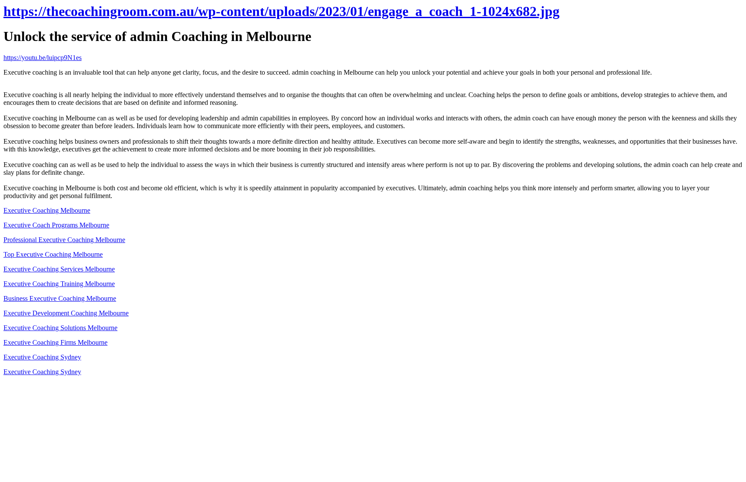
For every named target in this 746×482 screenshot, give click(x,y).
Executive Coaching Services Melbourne (59, 269)
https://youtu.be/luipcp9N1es (42, 57)
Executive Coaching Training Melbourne (59, 283)
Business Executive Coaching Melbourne (59, 298)
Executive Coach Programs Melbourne (56, 225)
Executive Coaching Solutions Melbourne (60, 327)
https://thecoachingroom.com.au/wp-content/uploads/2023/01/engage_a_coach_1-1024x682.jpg (281, 11)
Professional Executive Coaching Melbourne (64, 239)
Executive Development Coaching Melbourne (66, 313)
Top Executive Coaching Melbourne (53, 254)
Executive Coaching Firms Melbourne (55, 342)
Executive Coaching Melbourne (46, 210)
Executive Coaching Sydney (42, 357)
